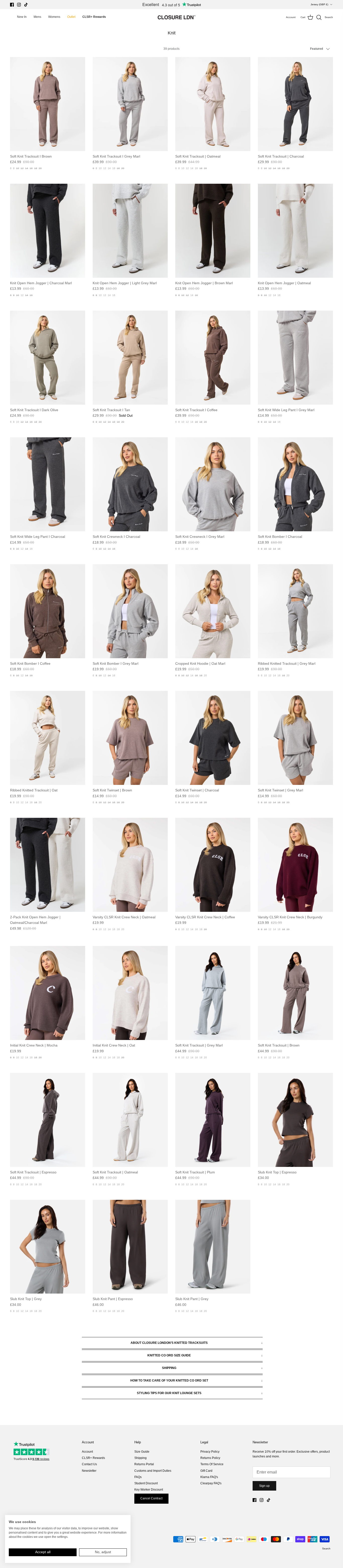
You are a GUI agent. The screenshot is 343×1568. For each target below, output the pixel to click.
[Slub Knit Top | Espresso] (295, 1120)
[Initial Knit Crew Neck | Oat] (130, 993)
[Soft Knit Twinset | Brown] (130, 738)
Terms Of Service (211, 1464)
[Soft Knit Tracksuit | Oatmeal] (212, 104)
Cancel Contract (151, 1498)
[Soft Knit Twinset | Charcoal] (212, 738)
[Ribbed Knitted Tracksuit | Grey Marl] (295, 611)
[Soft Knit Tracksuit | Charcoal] (295, 104)
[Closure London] (176, 17)
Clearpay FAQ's (210, 1483)
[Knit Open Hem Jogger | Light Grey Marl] (130, 231)
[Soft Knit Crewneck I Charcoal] (130, 484)
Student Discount (146, 1483)
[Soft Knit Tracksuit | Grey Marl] (212, 993)
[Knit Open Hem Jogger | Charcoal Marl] (47, 231)
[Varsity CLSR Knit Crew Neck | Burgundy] (295, 865)
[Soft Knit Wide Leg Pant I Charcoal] (47, 484)
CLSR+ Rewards (93, 1458)
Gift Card (206, 1470)
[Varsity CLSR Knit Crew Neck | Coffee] (212, 865)
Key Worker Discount (148, 1489)
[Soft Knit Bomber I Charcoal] (295, 484)
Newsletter (89, 1470)
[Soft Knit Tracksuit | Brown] (295, 993)
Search (326, 1548)
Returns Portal (144, 1464)
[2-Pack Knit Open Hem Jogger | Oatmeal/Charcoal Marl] (47, 865)
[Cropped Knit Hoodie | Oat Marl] (212, 611)
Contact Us (89, 1464)
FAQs (138, 1477)
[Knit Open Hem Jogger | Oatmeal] (295, 231)
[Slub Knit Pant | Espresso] (130, 1247)
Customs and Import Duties (152, 1470)
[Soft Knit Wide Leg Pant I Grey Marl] (295, 358)
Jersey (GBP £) (319, 4)
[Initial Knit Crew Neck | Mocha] (47, 993)
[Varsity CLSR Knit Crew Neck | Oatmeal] (130, 865)
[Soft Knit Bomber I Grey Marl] (130, 611)
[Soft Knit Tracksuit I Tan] (130, 358)
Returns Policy (210, 1458)
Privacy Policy (209, 1451)
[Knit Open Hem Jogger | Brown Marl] (212, 231)
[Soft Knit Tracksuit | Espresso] (47, 1120)
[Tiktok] (26, 5)
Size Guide (141, 1451)
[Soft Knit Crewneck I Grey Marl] (212, 484)
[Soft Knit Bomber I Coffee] (47, 611)
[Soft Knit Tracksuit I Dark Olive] (47, 358)
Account (87, 1451)
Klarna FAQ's (209, 1477)
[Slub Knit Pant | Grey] (212, 1247)
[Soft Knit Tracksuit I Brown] (47, 104)
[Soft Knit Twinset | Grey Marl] (295, 738)
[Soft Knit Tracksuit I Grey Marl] (130, 104)
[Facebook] (12, 5)
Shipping (140, 1458)
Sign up (264, 1486)
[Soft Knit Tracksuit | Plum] (212, 1120)
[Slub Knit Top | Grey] (47, 1247)
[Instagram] (19, 5)
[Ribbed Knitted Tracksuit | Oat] (47, 738)
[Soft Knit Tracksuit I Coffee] (212, 358)
